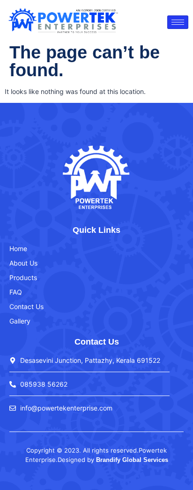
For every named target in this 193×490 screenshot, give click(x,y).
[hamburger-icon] (177, 22)
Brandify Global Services (132, 459)
